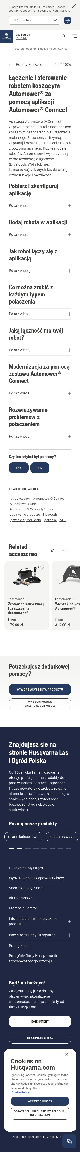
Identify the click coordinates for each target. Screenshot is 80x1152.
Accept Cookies (40, 1101)
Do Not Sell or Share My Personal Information (40, 1113)
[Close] (66, 1054)
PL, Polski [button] (21, 38)
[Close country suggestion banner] (73, 6)
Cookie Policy (20, 1092)
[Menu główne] (6, 36)
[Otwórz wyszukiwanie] (64, 36)
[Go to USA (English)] (67, 20)
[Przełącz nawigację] (74, 36)
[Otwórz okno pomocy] (69, 1141)
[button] (40, 568)
